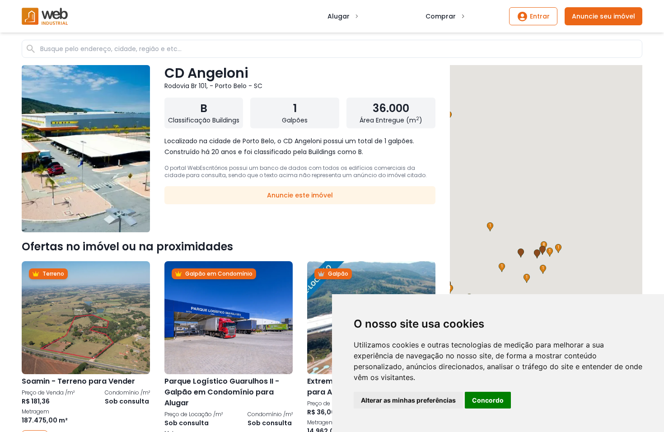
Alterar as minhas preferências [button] (408, 400)
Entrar (540, 16)
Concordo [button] (488, 400)
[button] (502, 267)
